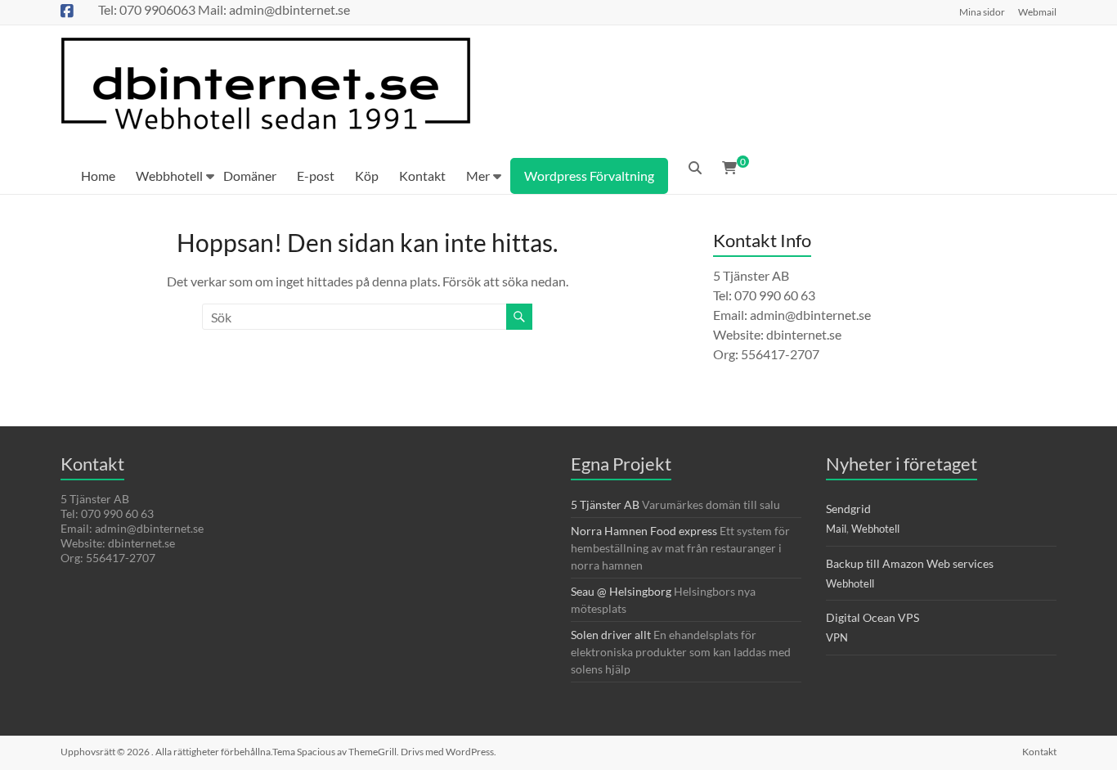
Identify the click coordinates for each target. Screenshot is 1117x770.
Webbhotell (169, 175)
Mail (836, 528)
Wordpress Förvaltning (589, 175)
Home (98, 175)
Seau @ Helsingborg (621, 591)
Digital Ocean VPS (872, 617)
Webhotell (875, 528)
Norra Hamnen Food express (644, 531)
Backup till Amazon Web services (910, 563)
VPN (837, 637)
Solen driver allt (611, 635)
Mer (478, 175)
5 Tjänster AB (605, 504)
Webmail (1037, 11)
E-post (315, 175)
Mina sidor (982, 11)
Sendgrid (848, 509)
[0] (729, 168)
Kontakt (422, 175)
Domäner (249, 175)
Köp (367, 175)
